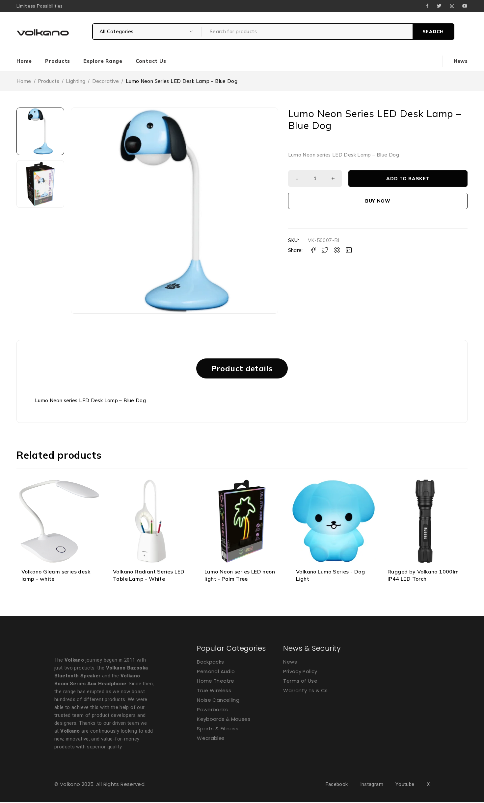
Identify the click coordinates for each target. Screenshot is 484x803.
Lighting (75, 81)
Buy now (377, 201)
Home (23, 81)
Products (48, 81)
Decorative (105, 81)
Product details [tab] (242, 368)
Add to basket (407, 179)
